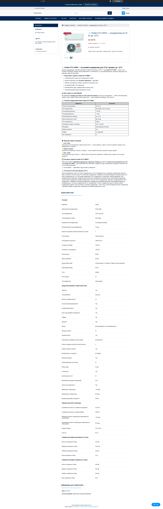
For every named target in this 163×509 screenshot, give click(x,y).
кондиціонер (70, 70)
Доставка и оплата (85, 18)
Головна (38, 18)
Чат (157, 504)
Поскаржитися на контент (79, 506)
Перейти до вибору (91, 4)
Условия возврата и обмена (104, 18)
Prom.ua (90, 505)
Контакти (73, 18)
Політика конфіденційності (91, 506)
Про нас (64, 18)
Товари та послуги (50, 18)
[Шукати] (110, 13)
